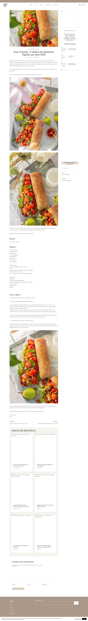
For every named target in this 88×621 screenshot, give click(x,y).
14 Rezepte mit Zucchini (71, 57)
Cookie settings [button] (77, 618)
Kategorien (63, 178)
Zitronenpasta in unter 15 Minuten (72, 49)
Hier (10, 233)
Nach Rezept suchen (39, 600)
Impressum (47, 4)
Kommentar (15, 566)
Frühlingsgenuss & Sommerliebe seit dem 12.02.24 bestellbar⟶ (44, 1)
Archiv (62, 172)
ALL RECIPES (31, 49)
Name (14, 584)
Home (31, 4)
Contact (12, 609)
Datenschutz (55, 4)
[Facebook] (83, 5)
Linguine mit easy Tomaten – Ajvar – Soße (19, 422)
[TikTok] (85, 5)
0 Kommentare (36, 57)
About (11, 608)
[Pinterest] (81, 5)
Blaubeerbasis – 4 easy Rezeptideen (72, 64)
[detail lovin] (5, 5)
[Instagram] (79, 5)
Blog (36, 4)
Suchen (76, 602)
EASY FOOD (36, 49)
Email (28, 584)
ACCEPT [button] (84, 618)
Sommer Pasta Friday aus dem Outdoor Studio (48, 422)
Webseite (44, 584)
